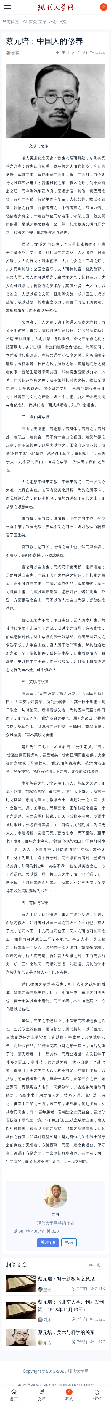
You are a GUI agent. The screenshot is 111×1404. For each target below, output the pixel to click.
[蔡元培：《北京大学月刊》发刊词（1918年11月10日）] (21, 1310)
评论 (52, 21)
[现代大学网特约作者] (55, 1196)
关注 (48, 1242)
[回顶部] (103, 372)
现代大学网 (78, 1371)
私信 (69, 1242)
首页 (33, 21)
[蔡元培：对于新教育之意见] (21, 1283)
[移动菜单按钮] (7, 7)
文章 (42, 21)
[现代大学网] (55, 7)
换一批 (95, 1265)
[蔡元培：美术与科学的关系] (21, 1337)
